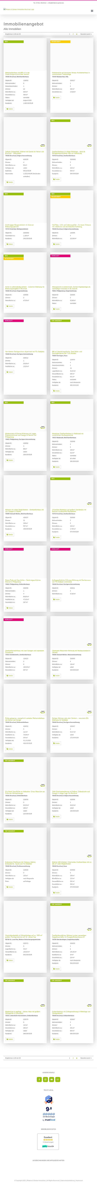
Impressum (79, 1180)
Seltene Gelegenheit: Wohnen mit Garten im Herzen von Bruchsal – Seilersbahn (24, 152)
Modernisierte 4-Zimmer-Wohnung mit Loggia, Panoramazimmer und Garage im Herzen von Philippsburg (20, 435)
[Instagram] (45, 1079)
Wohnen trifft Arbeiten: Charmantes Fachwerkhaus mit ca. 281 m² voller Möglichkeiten (72, 863)
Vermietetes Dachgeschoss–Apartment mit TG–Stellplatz (24, 352)
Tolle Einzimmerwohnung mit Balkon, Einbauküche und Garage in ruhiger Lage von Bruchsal (71, 792)
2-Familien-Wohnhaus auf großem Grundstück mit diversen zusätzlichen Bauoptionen (69, 510)
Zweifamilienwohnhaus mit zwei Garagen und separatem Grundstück (24, 651)
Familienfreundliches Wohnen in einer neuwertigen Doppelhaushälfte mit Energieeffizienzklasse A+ (69, 936)
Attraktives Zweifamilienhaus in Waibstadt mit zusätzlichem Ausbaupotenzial (67, 434)
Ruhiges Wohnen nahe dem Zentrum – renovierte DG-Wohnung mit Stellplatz (70, 719)
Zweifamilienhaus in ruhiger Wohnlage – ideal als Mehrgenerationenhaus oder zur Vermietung (68, 152)
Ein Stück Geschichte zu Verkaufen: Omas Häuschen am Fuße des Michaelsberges (25, 792)
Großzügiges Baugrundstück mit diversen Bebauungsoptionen (19, 226)
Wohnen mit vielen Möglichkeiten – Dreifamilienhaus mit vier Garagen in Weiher (24, 510)
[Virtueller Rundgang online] (43, 148)
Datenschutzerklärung (67, 1180)
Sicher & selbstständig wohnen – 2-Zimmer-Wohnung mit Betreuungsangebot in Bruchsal (24, 288)
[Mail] (57, 1079)
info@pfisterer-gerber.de (56, 3)
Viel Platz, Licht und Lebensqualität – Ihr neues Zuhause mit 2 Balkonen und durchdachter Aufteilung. (71, 226)
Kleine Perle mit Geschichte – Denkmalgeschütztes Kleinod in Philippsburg (23, 581)
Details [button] (10, 109)
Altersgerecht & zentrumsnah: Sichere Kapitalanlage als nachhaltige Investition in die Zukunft (71, 288)
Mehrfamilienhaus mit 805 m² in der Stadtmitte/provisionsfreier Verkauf (17, 73)
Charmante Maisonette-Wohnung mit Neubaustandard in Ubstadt (71, 651)
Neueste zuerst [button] (85, 34)
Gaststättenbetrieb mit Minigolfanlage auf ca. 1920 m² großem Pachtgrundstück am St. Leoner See (23, 936)
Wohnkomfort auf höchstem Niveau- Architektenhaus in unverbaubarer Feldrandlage (71, 73)
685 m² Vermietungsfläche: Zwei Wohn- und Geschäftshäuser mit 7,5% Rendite (67, 352)
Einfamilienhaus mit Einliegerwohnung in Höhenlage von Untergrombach (71, 1012)
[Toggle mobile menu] (92, 11)
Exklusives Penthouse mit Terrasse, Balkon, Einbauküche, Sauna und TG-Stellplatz (20, 863)
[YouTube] (51, 1079)
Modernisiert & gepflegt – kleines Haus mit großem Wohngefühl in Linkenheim (22, 1012)
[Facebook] (39, 1079)
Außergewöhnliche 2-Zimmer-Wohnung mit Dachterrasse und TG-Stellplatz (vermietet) (71, 581)
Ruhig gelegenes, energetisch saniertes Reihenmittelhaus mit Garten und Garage (25, 719)
